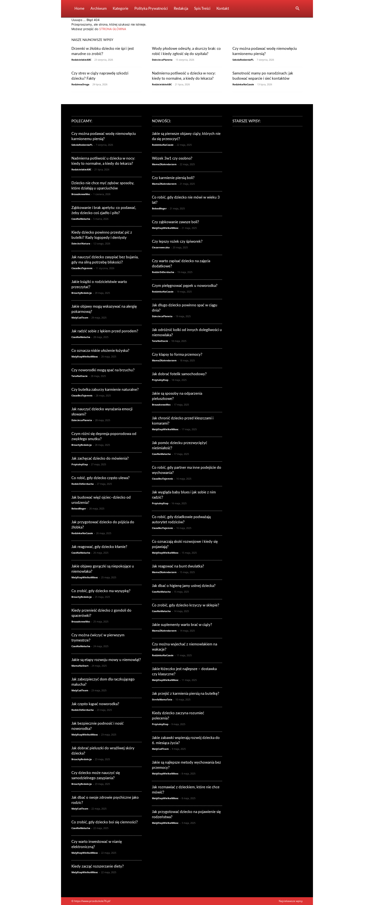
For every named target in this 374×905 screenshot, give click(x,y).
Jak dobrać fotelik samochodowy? (179, 374)
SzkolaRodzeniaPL (243, 59)
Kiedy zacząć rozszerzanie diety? (97, 866)
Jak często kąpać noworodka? (95, 704)
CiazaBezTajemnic (82, 268)
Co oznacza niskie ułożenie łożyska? (100, 350)
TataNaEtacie (79, 376)
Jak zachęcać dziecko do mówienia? (100, 458)
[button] (297, 9)
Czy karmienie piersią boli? (173, 178)
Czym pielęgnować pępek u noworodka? (185, 286)
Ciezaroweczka (161, 247)
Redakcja (181, 8)
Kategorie (120, 8)
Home (79, 8)
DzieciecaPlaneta (162, 59)
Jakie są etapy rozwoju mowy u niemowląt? (106, 660)
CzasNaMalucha (80, 218)
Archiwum (98, 8)
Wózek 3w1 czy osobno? (172, 158)
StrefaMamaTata (162, 699)
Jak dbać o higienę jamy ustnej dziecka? (184, 586)
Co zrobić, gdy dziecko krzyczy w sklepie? (185, 605)
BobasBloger (78, 508)
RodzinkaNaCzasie (243, 84)
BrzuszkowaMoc (80, 194)
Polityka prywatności (151, 8)
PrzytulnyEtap (79, 464)
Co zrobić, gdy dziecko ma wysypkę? (101, 591)
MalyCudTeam (79, 317)
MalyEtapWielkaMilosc (84, 356)
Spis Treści (202, 8)
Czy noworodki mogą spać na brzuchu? (103, 370)
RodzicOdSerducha (82, 483)
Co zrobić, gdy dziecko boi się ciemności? (104, 822)
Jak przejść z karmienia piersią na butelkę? (185, 693)
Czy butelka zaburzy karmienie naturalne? (105, 389)
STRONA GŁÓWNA (112, 29)
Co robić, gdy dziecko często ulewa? (100, 478)
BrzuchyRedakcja (81, 292)
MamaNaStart (80, 665)
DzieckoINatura (80, 243)
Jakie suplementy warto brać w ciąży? (182, 625)
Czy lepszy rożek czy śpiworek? (177, 241)
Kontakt (222, 8)
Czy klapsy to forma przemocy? (177, 354)
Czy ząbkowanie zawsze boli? (175, 222)
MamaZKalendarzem (164, 164)
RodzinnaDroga (80, 84)
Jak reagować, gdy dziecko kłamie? (99, 547)
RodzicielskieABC (81, 59)
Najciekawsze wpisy (291, 901)
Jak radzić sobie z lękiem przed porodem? (104, 331)
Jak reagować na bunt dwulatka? (178, 566)
